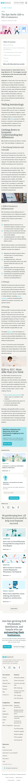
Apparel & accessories (17, 706)
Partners (5, 755)
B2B (11, 119)
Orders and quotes (19, 680)
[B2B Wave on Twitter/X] (4, 667)
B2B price (9, 331)
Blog (4, 747)
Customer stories (7, 750)
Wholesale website (19, 677)
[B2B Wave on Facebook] (19, 667)
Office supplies (18, 737)
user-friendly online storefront (13, 395)
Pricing (4, 677)
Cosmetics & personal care (17, 722)
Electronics (17, 725)
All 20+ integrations (8, 725)
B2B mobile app (18, 688)
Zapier (4, 719)
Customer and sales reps (19, 684)
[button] (26, 3)
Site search (6, 758)
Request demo (7, 683)
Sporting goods (18, 740)
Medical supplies (18, 734)
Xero (4, 708)
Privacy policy (11, 780)
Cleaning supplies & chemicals (19, 717)
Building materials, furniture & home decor (19, 711)
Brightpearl (5, 714)
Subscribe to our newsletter (10, 753)
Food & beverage (18, 728)
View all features (18, 698)
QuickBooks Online (8, 705)
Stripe (4, 711)
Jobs (4, 761)
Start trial (5, 680)
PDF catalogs (17, 695)
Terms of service (10, 777)
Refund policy (19, 777)
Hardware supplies (19, 731)
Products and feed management (19, 691)
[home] (6, 3)
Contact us (6, 694)
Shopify (5, 717)
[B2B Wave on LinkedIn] (14, 667)
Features (5, 686)
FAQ (4, 692)
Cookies (18, 780)
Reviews (5, 689)
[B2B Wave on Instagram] (9, 667)
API (3, 722)
